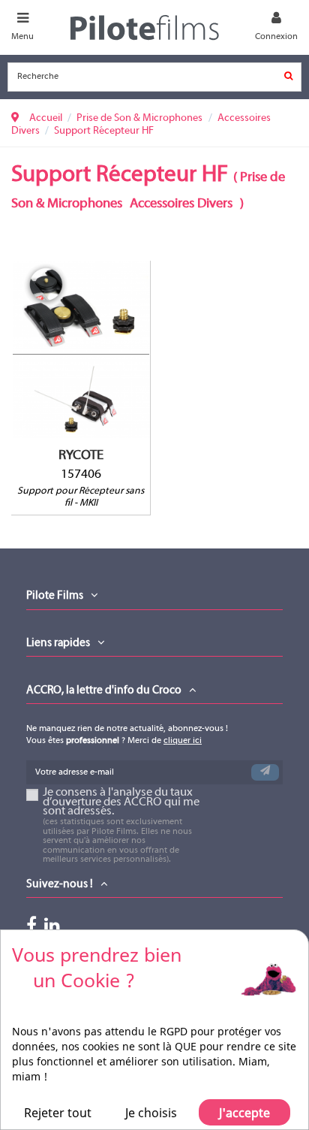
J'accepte (244, 1112)
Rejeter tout (58, 1112)
